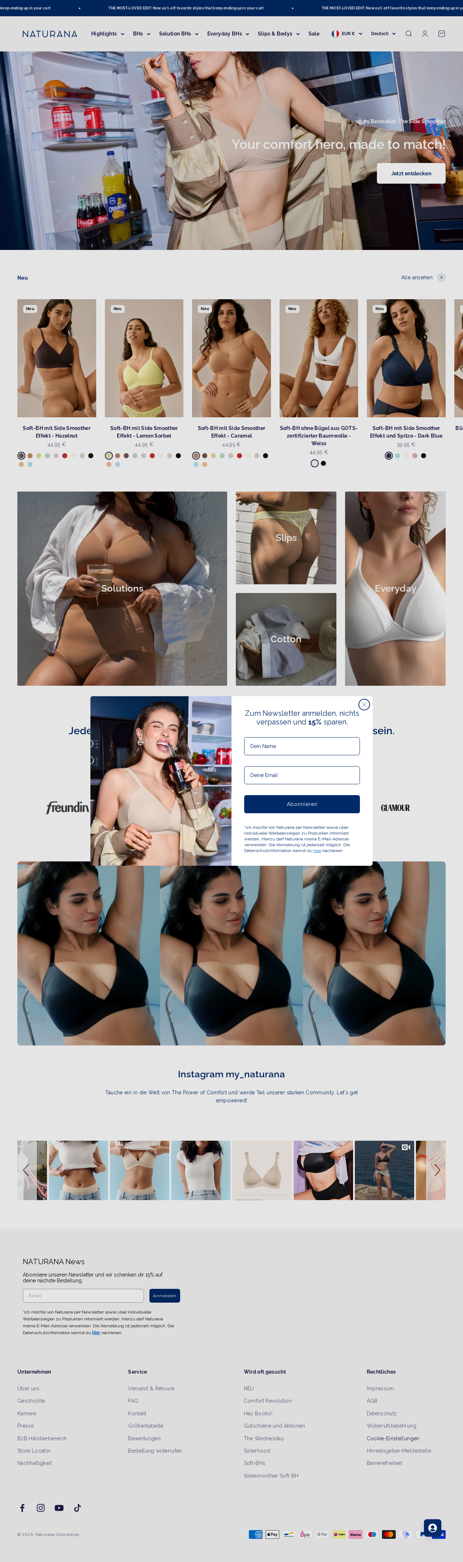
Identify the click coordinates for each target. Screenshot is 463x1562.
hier (317, 850)
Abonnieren (302, 804)
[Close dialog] (364, 704)
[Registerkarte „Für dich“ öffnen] (432, 1528)
